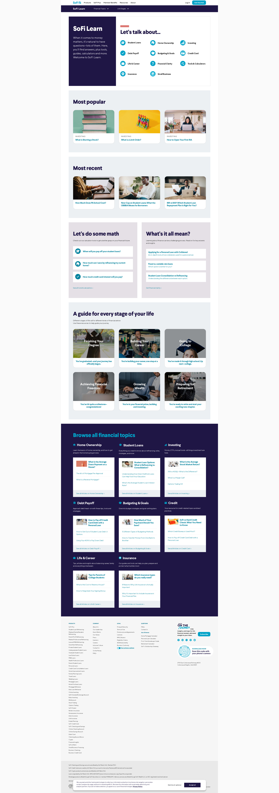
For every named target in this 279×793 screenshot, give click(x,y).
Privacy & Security (122, 627)
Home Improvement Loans (77, 671)
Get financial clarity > (154, 288)
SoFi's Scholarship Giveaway (149, 646)
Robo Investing (73, 697)
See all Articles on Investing (178, 493)
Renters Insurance (74, 710)
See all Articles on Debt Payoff (87, 549)
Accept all (192, 785)
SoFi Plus (97, 3)
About (133, 3)
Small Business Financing (76, 747)
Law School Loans (74, 655)
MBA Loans (72, 658)
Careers (95, 643)
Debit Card (72, 734)
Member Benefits (110, 3)
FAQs (94, 653)
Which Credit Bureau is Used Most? (181, 531)
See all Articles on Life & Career (88, 604)
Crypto (71, 739)
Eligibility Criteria (122, 640)
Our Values (96, 635)
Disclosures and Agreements (125, 632)
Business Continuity (123, 645)
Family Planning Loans (75, 674)
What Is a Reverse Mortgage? (87, 480)
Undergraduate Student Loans (78, 650)
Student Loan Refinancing (76, 629)
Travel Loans (72, 676)
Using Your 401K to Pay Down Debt (90, 540)
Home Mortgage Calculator (149, 636)
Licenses (119, 635)
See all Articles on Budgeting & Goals (136, 549)
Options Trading (73, 705)
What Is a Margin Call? (176, 478)
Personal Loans (73, 666)
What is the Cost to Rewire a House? (90, 585)
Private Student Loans (75, 647)
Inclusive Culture (98, 645)
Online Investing (73, 692)
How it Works (97, 632)
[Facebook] (178, 640)
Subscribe (204, 634)
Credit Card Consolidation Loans (78, 668)
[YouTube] (195, 640)
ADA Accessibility (122, 643)
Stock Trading (73, 703)
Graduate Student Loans (76, 653)
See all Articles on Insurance (132, 604)
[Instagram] (191, 640)
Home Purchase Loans (75, 684)
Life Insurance (73, 718)
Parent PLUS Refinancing (76, 637)
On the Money (97, 650)
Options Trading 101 (175, 484)
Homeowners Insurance (76, 713)
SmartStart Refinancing (76, 645)
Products (87, 3)
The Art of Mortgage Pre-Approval (89, 473)
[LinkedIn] (182, 640)
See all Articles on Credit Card (179, 549)
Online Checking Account (76, 729)
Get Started (199, 3)
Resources (124, 3)
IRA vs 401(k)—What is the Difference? (182, 472)
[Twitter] (186, 640)
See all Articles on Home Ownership (89, 493)
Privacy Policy (137, 786)
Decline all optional (174, 785)
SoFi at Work (72, 745)
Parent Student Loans (75, 663)
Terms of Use (121, 629)
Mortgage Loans (73, 681)
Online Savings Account (76, 731)
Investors (95, 640)
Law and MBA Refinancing (76, 642)
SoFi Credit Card (74, 724)
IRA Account (72, 700)
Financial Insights (74, 742)
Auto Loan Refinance (75, 689)
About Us (96, 627)
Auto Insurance (73, 716)
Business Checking (74, 750)
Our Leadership (97, 629)
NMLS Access (121, 637)
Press (94, 637)
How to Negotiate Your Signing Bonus (90, 591)
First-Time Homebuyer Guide (150, 641)
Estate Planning (73, 721)
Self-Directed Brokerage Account (79, 695)
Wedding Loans (73, 679)
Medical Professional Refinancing (78, 639)
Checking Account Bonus (76, 737)
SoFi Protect (72, 708)
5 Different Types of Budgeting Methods (137, 532)
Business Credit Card (75, 753)
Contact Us (96, 648)
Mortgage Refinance (75, 687)
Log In (187, 3)
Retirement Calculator (147, 644)
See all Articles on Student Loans (134, 493)
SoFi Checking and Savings (77, 726)
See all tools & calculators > (83, 288)
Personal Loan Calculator (148, 638)
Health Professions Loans (76, 660)
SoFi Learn (79, 8)
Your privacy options (127, 648)
